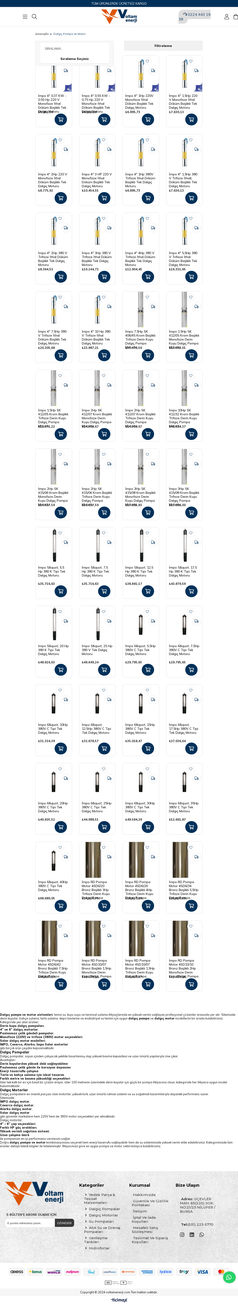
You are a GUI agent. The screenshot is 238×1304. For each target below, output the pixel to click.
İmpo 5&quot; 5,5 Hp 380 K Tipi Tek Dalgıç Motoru (51, 571)
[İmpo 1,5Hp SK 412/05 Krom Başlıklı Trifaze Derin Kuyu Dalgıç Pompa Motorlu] (54, 388)
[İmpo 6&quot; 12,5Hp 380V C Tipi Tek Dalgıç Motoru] (97, 703)
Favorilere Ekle (147, 61)
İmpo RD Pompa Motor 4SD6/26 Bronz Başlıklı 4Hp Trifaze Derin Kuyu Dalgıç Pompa (139, 886)
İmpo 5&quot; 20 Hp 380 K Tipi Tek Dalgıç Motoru (53, 650)
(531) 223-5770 (197, 1224)
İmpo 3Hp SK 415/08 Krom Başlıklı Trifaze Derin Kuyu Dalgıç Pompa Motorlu (184, 492)
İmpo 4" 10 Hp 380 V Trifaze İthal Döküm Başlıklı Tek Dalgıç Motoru (96, 335)
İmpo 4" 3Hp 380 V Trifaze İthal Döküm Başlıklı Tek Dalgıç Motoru (97, 257)
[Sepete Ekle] (61, 119)
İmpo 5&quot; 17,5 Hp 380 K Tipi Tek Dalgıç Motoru (183, 571)
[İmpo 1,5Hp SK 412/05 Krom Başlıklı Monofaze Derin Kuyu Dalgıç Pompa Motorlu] (184, 310)
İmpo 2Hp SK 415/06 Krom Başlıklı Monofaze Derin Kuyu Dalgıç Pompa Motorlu (53, 492)
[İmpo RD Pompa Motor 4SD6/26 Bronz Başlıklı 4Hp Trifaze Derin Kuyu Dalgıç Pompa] (141, 860)
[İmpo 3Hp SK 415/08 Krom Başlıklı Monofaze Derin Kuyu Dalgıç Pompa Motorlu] (141, 467)
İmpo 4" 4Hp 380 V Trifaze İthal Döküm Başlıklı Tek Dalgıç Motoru (140, 257)
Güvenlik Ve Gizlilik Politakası (150, 1203)
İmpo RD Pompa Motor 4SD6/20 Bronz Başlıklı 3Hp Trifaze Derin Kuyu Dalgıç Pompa (96, 886)
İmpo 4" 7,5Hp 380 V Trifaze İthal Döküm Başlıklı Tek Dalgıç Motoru (52, 335)
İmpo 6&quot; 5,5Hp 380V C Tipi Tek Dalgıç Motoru (140, 650)
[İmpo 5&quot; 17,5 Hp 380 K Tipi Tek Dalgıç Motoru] (184, 545)
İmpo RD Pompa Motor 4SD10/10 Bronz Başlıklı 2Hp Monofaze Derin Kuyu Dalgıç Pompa (183, 964)
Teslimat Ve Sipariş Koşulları (150, 1240)
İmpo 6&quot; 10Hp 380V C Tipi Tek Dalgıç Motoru (53, 728)
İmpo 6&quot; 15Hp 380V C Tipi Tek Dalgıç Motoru (140, 728)
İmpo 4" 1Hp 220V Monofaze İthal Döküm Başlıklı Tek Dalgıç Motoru (139, 99)
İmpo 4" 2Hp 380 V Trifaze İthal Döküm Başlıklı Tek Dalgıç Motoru (53, 257)
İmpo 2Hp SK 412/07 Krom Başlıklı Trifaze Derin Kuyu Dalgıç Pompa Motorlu (140, 414)
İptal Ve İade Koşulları (144, 1219)
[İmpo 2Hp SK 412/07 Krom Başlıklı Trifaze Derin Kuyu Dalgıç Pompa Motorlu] (141, 388)
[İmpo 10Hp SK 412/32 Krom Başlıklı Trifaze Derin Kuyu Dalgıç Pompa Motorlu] (184, 388)
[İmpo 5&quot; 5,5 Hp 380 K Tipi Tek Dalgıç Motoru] (54, 545)
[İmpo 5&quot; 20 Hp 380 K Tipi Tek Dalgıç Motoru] (54, 624)
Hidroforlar (99, 1248)
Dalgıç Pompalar (104, 1209)
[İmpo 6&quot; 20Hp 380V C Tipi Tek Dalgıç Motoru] (54, 781)
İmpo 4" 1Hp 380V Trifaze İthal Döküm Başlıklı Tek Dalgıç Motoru (140, 178)
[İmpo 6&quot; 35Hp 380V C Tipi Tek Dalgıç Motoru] (184, 781)
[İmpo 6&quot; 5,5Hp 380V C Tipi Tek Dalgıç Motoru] (141, 624)
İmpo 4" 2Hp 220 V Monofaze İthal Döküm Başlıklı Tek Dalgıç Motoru (52, 178)
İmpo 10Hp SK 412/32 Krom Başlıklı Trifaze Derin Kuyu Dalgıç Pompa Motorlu (184, 414)
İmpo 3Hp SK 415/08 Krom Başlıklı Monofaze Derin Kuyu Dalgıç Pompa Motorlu (140, 492)
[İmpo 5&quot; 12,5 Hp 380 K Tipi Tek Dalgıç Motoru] (141, 545)
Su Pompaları (101, 1221)
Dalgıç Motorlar (103, 1215)
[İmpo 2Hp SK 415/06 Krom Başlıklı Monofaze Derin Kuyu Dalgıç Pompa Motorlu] (54, 467)
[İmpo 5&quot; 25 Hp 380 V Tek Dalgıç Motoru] (97, 624)
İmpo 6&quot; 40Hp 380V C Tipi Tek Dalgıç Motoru (53, 886)
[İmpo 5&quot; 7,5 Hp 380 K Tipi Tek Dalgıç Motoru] (97, 545)
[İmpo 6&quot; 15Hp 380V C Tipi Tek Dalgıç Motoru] (141, 703)
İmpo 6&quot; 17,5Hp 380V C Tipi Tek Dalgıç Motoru (183, 728)
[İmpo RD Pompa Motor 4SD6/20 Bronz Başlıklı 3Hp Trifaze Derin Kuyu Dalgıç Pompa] (97, 860)
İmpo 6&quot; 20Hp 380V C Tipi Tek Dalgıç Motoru (53, 807)
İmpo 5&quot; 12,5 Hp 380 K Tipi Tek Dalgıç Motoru (139, 571)
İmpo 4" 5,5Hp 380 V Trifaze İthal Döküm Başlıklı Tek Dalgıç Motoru (183, 257)
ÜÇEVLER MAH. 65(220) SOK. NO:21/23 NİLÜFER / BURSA (197, 1205)
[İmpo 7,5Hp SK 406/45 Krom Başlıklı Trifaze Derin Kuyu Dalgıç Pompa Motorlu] (141, 310)
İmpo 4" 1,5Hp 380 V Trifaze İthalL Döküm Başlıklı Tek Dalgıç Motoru (183, 178)
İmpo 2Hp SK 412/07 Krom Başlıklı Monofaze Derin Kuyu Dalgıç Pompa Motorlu (97, 414)
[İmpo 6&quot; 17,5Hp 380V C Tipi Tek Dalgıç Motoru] (184, 703)
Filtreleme (163, 46)
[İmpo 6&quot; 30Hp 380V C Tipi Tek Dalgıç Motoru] (141, 781)
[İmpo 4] (54, 74)
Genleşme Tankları (96, 1240)
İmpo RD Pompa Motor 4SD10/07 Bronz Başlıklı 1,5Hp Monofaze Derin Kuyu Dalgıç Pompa (96, 964)
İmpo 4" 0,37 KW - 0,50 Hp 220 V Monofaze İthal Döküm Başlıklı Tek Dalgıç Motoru (52, 99)
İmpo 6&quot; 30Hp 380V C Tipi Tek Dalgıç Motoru (140, 807)
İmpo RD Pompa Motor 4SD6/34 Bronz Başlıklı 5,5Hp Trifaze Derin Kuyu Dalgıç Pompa (183, 886)
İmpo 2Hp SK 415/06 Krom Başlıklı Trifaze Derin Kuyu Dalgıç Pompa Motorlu (97, 492)
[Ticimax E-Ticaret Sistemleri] (119, 1300)
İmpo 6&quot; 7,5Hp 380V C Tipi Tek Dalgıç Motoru (184, 650)
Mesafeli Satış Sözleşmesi (145, 1229)
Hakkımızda (144, 1195)
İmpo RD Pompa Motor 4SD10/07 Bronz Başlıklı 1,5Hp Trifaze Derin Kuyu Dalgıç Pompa (140, 964)
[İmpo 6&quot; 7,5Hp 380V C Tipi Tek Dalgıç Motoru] (184, 624)
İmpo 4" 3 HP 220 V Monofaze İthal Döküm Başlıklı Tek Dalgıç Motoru (97, 178)
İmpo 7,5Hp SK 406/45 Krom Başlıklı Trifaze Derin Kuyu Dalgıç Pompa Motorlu (140, 335)
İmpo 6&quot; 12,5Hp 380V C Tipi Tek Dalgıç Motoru (96, 728)
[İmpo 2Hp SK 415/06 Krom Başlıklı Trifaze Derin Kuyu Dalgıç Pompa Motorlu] (97, 467)
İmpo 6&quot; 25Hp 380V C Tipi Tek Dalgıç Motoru (97, 807)
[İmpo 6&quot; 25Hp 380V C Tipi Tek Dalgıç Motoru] (97, 781)
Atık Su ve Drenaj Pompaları (102, 1229)
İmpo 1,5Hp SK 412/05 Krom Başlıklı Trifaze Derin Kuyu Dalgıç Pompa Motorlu (53, 414)
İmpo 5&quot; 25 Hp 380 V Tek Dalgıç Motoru (97, 650)
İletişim (140, 1211)
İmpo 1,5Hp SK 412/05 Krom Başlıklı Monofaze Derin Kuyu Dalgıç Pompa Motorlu (184, 335)
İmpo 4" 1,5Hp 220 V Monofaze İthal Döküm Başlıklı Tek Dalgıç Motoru (183, 99)
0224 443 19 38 (194, 16)
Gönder (64, 1223)
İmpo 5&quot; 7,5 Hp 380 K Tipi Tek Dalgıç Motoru (95, 571)
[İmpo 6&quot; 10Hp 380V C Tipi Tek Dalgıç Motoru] (54, 703)
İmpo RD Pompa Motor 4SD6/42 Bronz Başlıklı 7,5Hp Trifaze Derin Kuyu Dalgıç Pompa (53, 964)
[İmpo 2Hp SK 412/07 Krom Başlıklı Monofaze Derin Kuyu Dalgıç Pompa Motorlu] (97, 388)
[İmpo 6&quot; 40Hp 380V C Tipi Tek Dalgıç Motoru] (54, 860)
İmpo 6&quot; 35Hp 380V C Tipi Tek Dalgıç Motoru (184, 807)
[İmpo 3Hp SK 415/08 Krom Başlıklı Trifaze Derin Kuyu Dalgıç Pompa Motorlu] (184, 467)
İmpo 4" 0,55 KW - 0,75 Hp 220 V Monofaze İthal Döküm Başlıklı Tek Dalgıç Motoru (96, 99)
